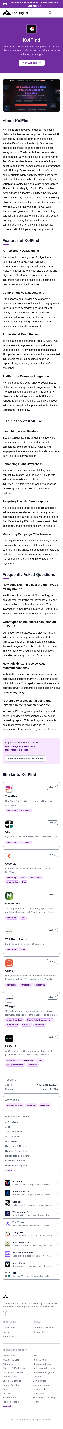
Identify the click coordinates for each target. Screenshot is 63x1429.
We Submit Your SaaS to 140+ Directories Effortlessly (34, 4)
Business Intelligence (16, 1165)
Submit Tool (9, 1336)
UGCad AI (11, 1046)
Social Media (35, 878)
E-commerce (13, 1060)
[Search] (50, 13)
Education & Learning (44, 1397)
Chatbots (37, 1376)
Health (36, 1401)
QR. (7, 832)
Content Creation (11, 1385)
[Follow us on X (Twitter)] (5, 1313)
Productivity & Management (40, 1020)
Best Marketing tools (16, 749)
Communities (39, 1380)
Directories (38, 1393)
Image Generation (15, 1065)
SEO (23, 878)
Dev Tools (8, 1393)
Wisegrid (10, 1006)
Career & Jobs (10, 1376)
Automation (12, 882)
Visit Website (29, 63)
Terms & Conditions (44, 1327)
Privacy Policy (41, 1332)
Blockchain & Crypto (15, 1146)
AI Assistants (11, 1122)
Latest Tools (9, 1327)
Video (39, 1060)
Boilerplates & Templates (18, 1155)
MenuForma (12, 903)
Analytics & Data (15, 1020)
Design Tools (39, 1389)
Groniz (9, 970)
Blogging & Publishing (16, 1151)
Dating (6, 1389)
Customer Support (42, 1385)
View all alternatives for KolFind (25, 758)
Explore (6, 1332)
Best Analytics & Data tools (20, 746)
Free (23, 918)
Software (26, 1025)
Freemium (25, 810)
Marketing (11, 810)
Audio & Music (12, 1136)
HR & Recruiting (11, 1401)
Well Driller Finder (16, 939)
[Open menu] (57, 13)
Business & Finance (15, 1160)
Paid (24, 882)
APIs (7, 1126)
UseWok (10, 863)
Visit (51, 787)
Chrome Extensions (13, 1380)
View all (8, 1170)
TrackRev (11, 796)
